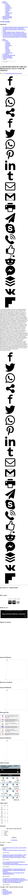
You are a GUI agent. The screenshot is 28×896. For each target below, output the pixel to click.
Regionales (7, 5)
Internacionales (8, 7)
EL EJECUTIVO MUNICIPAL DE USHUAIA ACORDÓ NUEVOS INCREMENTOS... (13, 882)
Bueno (5, 832)
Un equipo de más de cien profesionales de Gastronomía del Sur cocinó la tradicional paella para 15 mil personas (15, 36)
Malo (5, 833)
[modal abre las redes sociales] (10, 117)
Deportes (7, 15)
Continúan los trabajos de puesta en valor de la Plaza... (14, 850)
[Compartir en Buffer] (10, 286)
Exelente (6, 831)
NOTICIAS (5, 2)
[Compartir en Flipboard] (10, 307)
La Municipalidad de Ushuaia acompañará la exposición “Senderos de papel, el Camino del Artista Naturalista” (15, 34)
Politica (7, 11)
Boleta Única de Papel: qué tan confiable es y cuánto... (14, 857)
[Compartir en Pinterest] (10, 159)
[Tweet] (10, 96)
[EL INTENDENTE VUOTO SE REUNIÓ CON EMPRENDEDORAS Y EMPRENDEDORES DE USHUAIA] (15, 871)
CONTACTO (6, 19)
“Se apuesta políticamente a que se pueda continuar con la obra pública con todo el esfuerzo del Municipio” (15, 27)
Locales (7, 4)
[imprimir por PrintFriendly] (10, 212)
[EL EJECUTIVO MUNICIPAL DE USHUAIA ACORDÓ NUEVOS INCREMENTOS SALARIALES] (15, 879)
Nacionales (7, 6)
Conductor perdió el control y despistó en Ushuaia (13, 32)
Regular (6, 835)
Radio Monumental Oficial (11, 73)
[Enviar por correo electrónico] (10, 191)
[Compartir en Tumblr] (10, 180)
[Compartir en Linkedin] (10, 170)
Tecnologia (7, 10)
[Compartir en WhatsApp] (10, 106)
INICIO (4, 1)
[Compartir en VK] (10, 296)
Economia (7, 14)
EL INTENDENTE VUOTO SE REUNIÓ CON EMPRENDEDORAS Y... (13, 873)
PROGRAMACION (7, 16)
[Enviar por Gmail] (10, 201)
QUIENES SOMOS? (7, 17)
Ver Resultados (14, 840)
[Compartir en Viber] (10, 243)
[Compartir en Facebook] (10, 85)
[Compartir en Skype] (10, 233)
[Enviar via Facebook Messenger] (10, 275)
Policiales (7, 9)
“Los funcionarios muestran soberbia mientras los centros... (15, 864)
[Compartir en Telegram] (10, 222)
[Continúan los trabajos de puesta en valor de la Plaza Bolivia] (15, 849)
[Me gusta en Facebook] (10, 254)
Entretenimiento (8, 12)
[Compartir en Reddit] (10, 265)
